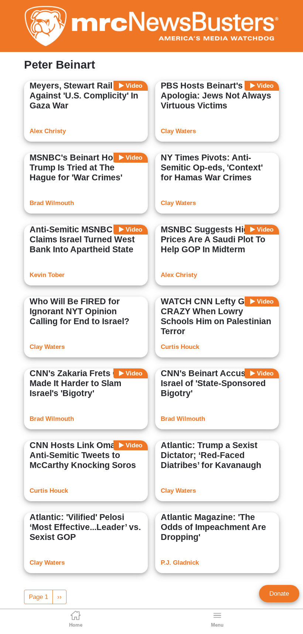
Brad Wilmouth (52, 203)
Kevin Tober (47, 274)
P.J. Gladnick (180, 562)
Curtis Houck (180, 346)
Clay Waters (178, 131)
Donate (279, 593)
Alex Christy (48, 131)
